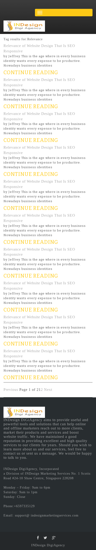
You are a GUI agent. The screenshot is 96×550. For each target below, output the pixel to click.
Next (48, 390)
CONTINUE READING (30, 72)
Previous (10, 390)
